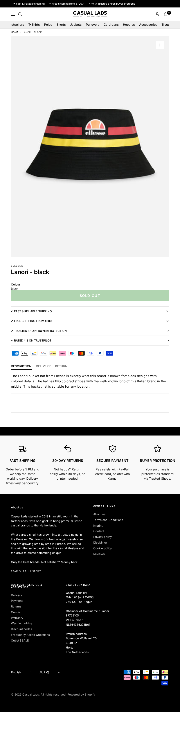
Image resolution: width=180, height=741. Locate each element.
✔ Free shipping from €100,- (32, 321)
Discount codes (21, 629)
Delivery (43, 366)
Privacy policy (102, 537)
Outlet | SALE (20, 640)
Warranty (17, 618)
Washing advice (21, 623)
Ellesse (17, 265)
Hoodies (129, 24)
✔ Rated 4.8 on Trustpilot (31, 340)
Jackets (76, 24)
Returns (16, 606)
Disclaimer (100, 542)
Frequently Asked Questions (30, 634)
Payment (17, 600)
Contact (98, 531)
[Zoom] (160, 45)
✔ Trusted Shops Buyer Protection (39, 331)
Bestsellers (16, 24)
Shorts (61, 24)
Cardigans (111, 24)
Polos (48, 24)
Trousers (168, 24)
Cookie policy (102, 548)
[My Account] (157, 14)
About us (99, 514)
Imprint (98, 525)
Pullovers (92, 24)
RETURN (61, 366)
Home (14, 32)
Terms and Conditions (108, 520)
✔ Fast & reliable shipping (31, 311)
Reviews (99, 554)
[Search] (19, 14)
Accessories (148, 24)
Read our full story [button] (26, 571)
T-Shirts (34, 24)
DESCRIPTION (21, 366)
